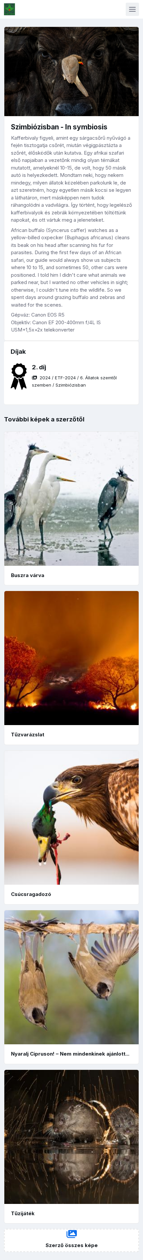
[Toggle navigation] (132, 9)
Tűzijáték (23, 1213)
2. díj (39, 367)
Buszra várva (27, 575)
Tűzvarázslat (27, 734)
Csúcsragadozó (31, 894)
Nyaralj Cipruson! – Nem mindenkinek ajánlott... (70, 1054)
